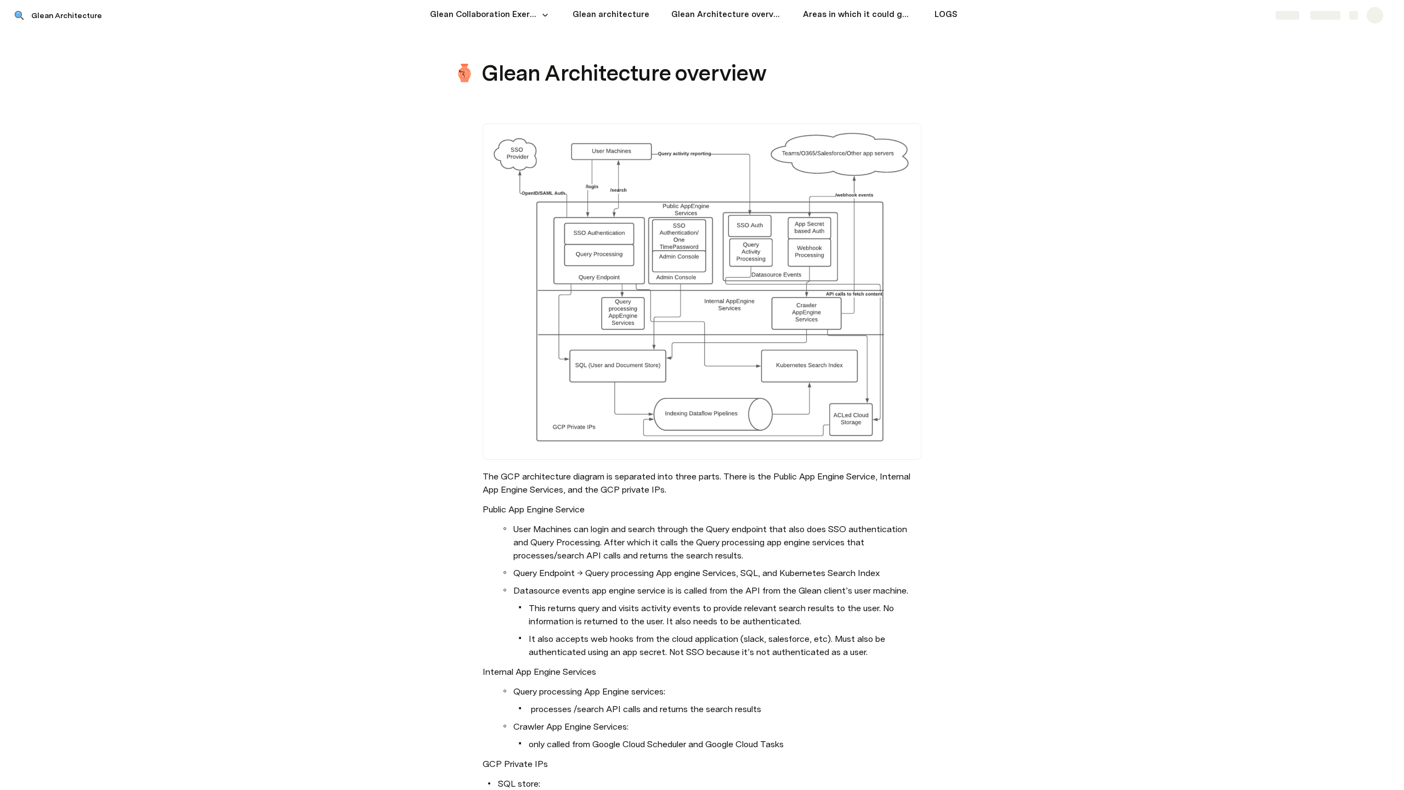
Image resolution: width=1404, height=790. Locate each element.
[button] (545, 14)
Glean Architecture (66, 15)
